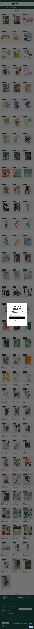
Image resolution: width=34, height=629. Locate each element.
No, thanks (17, 323)
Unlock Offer (17, 318)
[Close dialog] (26, 304)
